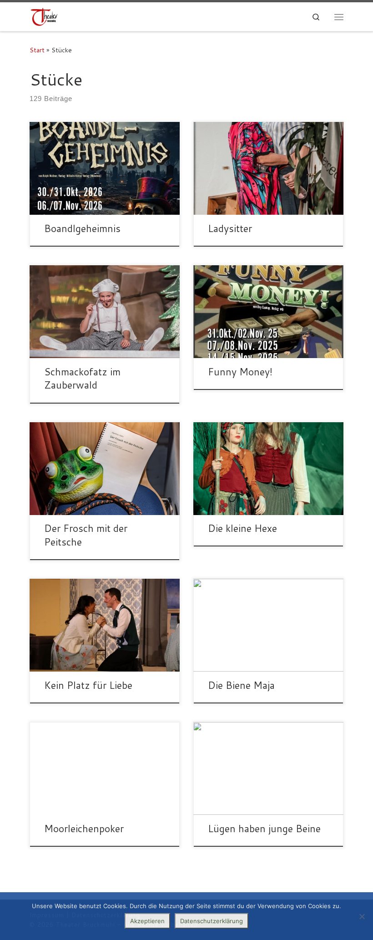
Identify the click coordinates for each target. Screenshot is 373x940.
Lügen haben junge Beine (264, 828)
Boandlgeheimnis (82, 228)
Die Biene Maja (241, 685)
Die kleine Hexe (242, 528)
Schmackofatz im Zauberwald (82, 378)
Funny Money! (240, 372)
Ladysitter (230, 228)
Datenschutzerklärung (211, 921)
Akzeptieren (147, 921)
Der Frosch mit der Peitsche (85, 535)
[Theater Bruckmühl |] (44, 16)
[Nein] (361, 916)
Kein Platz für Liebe (88, 685)
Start (37, 50)
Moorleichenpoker (84, 828)
